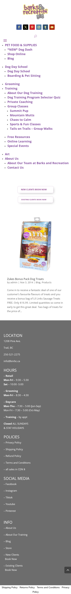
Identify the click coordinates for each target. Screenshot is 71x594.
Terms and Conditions (48, 587)
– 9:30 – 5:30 (21, 380)
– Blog (7, 541)
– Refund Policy (12, 455)
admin (14, 282)
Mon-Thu (9, 406)
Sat (6, 384)
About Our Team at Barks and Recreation (38, 163)
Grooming (12, 84)
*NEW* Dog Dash (19, 49)
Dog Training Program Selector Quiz (33, 97)
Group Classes (17, 106)
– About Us (10, 527)
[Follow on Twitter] (25, 27)
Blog (10, 58)
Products (47, 282)
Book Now (10, 559)
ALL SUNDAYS (16, 423)
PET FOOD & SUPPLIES (21, 45)
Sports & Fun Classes (25, 124)
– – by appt (15, 417)
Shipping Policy (10, 587)
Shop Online (16, 54)
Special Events (18, 146)
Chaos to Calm (20, 120)
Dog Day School (16, 67)
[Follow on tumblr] (45, 27)
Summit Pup (19, 111)
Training (11, 88)
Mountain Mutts (22, 115)
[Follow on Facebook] (19, 27)
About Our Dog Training (24, 93)
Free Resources (18, 137)
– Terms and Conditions (17, 462)
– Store (8, 548)
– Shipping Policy (13, 449)
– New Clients (11, 554)
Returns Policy (27, 587)
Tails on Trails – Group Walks (31, 129)
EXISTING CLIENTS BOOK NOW (33, 199)
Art (7, 154)
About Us (11, 158)
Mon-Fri (8, 395)
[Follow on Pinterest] (32, 27)
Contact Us (15, 167)
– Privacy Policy (12, 442)
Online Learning (19, 141)
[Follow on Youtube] (52, 27)
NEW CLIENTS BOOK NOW (34, 189)
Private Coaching (20, 102)
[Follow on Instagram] (38, 27)
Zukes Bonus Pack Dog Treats (25, 279)
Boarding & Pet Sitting (23, 76)
